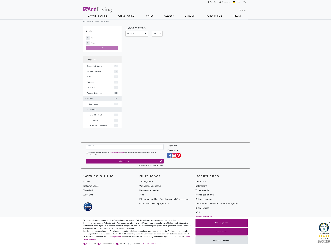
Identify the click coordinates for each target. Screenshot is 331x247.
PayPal (123, 244)
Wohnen (149, 16)
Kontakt (86, 181)
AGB (197, 212)
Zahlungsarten (146, 181)
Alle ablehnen (221, 231)
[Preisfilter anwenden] (102, 48)
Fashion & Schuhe (214, 16)
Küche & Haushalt (126, 16)
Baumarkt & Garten (97, 16)
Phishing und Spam (204, 195)
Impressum (116, 236)
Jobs (141, 195)
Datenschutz (201, 186)
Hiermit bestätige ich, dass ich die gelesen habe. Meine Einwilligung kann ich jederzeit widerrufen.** (122, 154)
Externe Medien (107, 244)
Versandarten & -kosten (150, 186)
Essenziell (92, 244)
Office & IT (190, 16)
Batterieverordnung (204, 199)
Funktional (136, 244)
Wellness (169, 16)
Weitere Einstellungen (152, 244)
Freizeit (237, 16)
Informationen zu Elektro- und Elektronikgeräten (217, 203)
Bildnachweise (202, 208)
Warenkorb (88, 190)
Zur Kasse (88, 195)
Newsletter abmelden (149, 190)
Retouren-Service (91, 186)
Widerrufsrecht (202, 190)
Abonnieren (124, 161)
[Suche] (238, 2)
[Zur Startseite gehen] (84, 21)
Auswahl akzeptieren (221, 240)
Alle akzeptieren (221, 223)
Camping (96, 21)
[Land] (233, 2)
